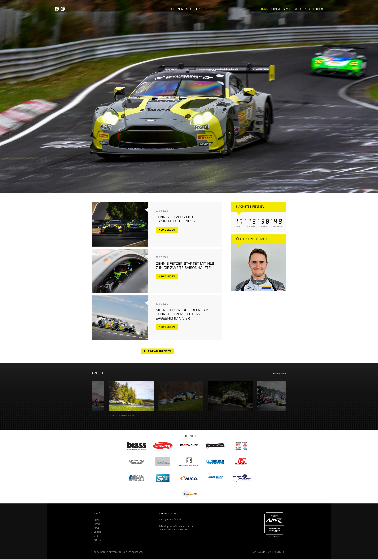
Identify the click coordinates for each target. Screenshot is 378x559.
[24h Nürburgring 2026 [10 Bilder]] (213, 410)
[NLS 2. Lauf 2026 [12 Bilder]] (114, 410)
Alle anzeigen (279, 373)
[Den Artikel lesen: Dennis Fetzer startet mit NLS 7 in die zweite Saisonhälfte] (120, 292)
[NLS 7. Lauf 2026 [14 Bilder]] (164, 410)
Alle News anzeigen (157, 351)
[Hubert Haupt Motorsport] (189, 9)
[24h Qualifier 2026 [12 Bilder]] (263, 410)
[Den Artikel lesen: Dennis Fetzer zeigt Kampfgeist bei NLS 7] (120, 245)
